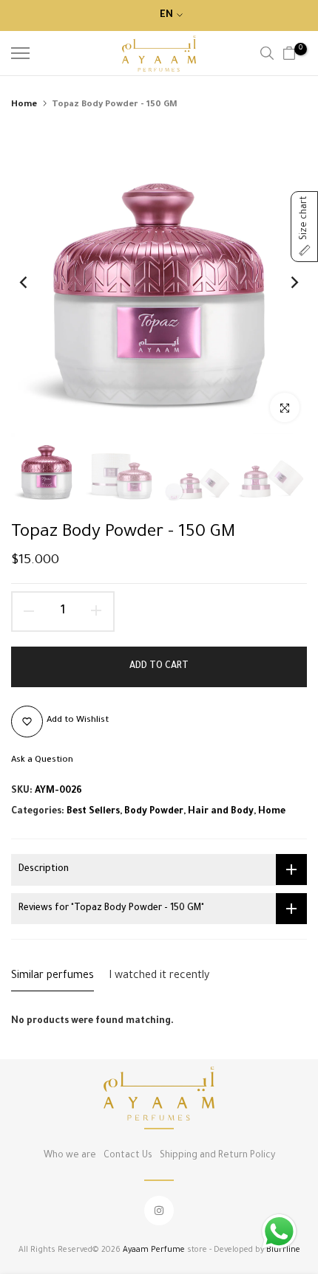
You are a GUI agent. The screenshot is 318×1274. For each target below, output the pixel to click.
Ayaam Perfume (154, 1250)
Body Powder (153, 812)
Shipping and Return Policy (217, 1156)
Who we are (70, 1156)
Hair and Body (221, 812)
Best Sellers (93, 812)
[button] (304, 226)
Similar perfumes (52, 976)
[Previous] (33, 282)
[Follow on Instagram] (159, 1210)
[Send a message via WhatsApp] (279, 1231)
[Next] (285, 282)
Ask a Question (42, 760)
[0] (289, 53)
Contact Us (128, 1156)
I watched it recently (159, 976)
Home (24, 105)
